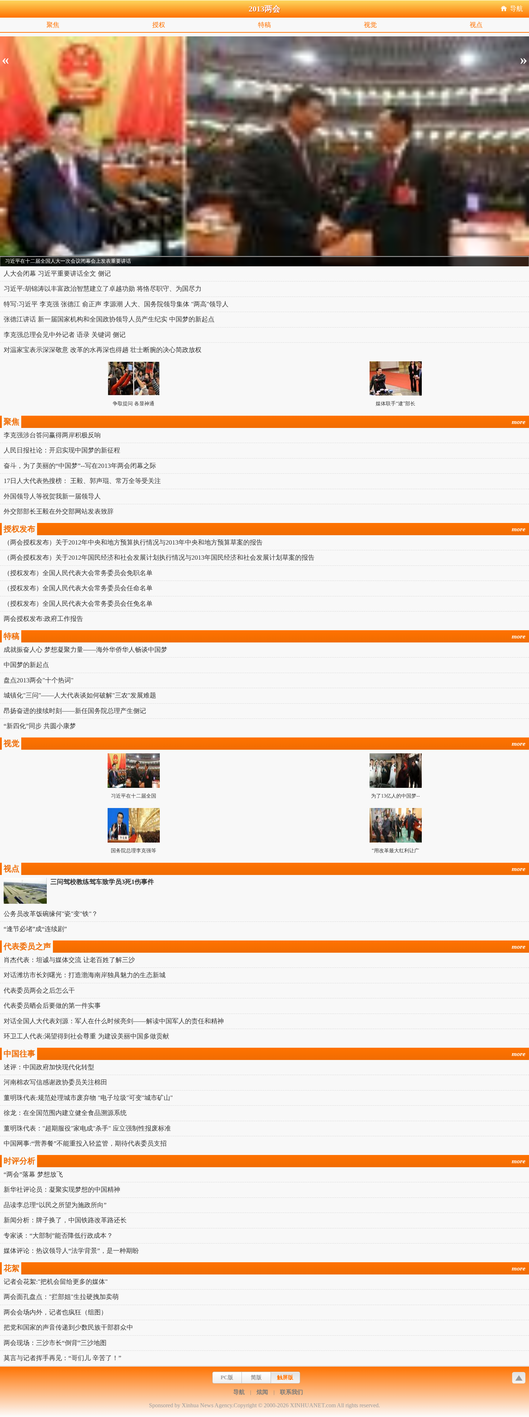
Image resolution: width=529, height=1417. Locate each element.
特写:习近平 (21, 304)
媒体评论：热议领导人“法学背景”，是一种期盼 (71, 1250)
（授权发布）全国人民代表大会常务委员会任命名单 (78, 588)
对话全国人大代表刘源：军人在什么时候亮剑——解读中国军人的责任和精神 (114, 1021)
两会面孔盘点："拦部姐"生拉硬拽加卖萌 (61, 1296)
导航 (516, 8)
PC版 (227, 1377)
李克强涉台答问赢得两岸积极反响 (52, 435)
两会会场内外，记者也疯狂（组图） (55, 1312)
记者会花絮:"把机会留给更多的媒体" (56, 1281)
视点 (476, 24)
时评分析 (19, 1160)
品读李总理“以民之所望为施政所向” (55, 1205)
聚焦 (52, 24)
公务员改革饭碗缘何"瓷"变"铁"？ (51, 913)
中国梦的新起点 (191, 319)
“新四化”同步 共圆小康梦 (40, 726)
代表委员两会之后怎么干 (39, 990)
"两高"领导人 (210, 304)
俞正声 (91, 304)
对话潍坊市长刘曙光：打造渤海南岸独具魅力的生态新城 (85, 975)
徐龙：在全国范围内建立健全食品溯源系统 (65, 1112)
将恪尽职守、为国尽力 (169, 288)
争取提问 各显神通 (133, 403)
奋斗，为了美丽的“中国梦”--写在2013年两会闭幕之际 (80, 465)
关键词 (101, 334)
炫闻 (262, 1392)
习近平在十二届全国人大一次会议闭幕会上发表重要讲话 (68, 261)
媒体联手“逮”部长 (395, 403)
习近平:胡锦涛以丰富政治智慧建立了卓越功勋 (69, 288)
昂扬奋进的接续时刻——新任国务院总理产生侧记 (75, 710)
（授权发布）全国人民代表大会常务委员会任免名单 (78, 603)
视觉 (370, 24)
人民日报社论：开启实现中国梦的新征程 (62, 450)
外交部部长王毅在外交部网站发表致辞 (59, 511)
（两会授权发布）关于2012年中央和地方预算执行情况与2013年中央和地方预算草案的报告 (133, 542)
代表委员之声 (27, 946)
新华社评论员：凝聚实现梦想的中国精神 (62, 1189)
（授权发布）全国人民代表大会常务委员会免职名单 (78, 573)
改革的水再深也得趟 (99, 349)
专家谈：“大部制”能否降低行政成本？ (58, 1235)
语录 (83, 334)
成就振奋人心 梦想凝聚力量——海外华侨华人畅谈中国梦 (85, 649)
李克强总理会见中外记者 (39, 334)
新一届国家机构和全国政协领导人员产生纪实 (102, 319)
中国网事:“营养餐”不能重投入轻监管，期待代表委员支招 (85, 1143)
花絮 (11, 1268)
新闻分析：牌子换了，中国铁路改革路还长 (65, 1220)
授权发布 (19, 528)
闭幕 (29, 273)
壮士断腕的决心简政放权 (166, 349)
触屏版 (285, 1377)
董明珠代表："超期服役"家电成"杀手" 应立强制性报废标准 (87, 1128)
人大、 (134, 304)
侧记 (104, 273)
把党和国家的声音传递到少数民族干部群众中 (68, 1327)
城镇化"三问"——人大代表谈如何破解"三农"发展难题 (80, 695)
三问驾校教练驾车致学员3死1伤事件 (102, 881)
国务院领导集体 (166, 304)
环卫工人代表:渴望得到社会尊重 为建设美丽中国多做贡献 (86, 1036)
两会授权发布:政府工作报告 (43, 618)
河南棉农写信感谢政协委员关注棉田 (55, 1082)
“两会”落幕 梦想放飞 (33, 1174)
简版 (256, 1377)
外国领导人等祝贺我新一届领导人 (52, 496)
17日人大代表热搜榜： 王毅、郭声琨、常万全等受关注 (82, 480)
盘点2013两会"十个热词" (38, 680)
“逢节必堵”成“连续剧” (35, 929)
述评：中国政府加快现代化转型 (49, 1067)
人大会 (13, 273)
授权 (158, 24)
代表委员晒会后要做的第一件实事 (52, 1005)
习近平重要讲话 (60, 273)
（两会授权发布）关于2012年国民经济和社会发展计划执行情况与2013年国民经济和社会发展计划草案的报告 (159, 557)
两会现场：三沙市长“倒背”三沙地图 (55, 1342)
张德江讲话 (20, 319)
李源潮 (113, 304)
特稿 (264, 24)
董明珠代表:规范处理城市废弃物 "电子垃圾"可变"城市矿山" (88, 1097)
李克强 (49, 304)
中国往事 (19, 1053)
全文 (89, 273)
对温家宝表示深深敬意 (36, 349)
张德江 (70, 304)
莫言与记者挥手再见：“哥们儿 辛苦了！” (62, 1358)
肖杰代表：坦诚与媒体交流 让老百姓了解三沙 (69, 960)
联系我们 (291, 1392)
